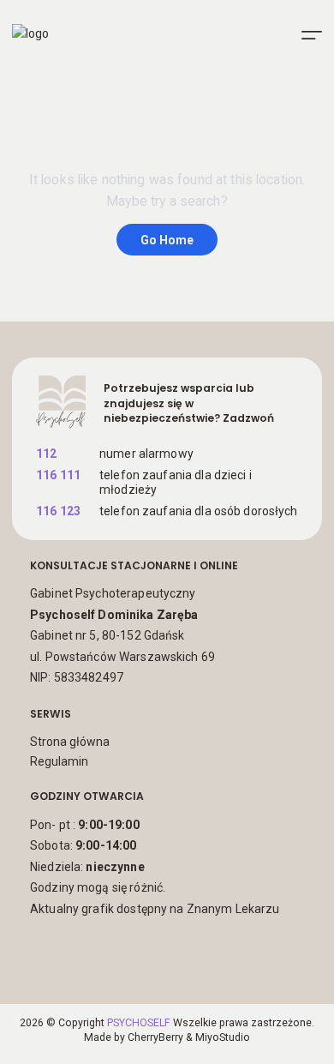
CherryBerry (155, 1037)
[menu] (311, 35)
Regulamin (59, 761)
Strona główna (70, 741)
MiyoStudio (222, 1037)
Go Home (167, 240)
